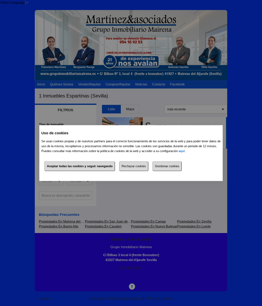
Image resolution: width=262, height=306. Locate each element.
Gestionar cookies (167, 166)
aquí (181, 151)
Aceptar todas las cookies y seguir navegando (80, 166)
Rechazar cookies (134, 166)
